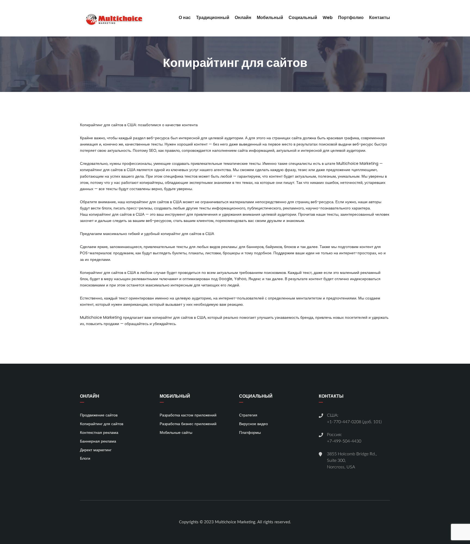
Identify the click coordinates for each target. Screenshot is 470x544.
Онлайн (243, 17)
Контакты (379, 17)
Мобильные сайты (176, 432)
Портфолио (351, 17)
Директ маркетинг (96, 450)
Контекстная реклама (99, 432)
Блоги (85, 458)
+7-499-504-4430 (344, 441)
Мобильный (270, 17)
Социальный (303, 17)
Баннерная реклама (98, 441)
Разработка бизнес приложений (188, 423)
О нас (185, 17)
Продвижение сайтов (99, 415)
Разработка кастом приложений (188, 415)
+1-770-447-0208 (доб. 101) (354, 422)
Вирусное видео (253, 423)
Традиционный (212, 17)
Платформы (250, 432)
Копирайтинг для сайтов (101, 423)
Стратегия (248, 415)
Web (328, 17)
